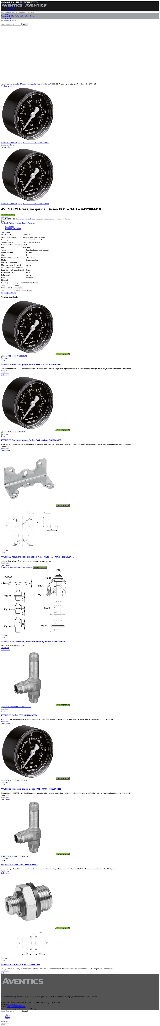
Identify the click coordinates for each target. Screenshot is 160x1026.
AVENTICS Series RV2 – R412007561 (19, 865)
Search (24, 1011)
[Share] (4, 1023)
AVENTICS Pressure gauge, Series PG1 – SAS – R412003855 (31, 440)
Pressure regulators (12, 84)
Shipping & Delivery (13, 229)
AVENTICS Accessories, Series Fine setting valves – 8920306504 (33, 641)
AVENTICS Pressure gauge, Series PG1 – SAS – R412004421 (31, 364)
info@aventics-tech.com (16, 1007)
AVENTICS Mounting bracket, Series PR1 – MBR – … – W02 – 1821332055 (37, 557)
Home (3, 84)
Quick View (5, 375)
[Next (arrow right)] (4, 1024)
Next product (6, 147)
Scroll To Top (4, 1021)
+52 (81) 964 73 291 (14, 1005)
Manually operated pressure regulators (35, 84)
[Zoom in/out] (8, 1023)
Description (9, 227)
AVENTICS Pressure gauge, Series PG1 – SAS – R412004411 (31, 789)
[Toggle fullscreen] (6, 1023)
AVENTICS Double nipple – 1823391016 (20, 964)
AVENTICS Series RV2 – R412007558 (19, 715)
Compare (4, 217)
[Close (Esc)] (2, 1023)
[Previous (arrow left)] (2, 1024)
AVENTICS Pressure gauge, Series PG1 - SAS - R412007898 (25, 204)
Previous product (7, 86)
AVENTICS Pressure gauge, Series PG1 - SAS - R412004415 (25, 143)
